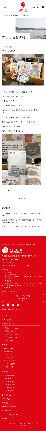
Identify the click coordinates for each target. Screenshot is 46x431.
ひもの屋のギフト (9, 391)
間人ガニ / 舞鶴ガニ (10, 349)
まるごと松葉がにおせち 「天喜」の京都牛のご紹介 (21, 226)
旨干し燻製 (7, 378)
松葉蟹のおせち (8, 367)
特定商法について (8, 418)
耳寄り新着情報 (7, 320)
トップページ (6, 316)
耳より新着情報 (14, 15)
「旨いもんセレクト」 (10, 340)
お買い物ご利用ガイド (10, 407)
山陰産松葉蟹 (8, 352)
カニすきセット (8, 358)
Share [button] (7, 190)
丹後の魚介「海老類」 (10, 381)
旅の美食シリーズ (9, 387)
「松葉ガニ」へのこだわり (12, 328)
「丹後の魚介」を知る (10, 337)
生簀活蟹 (5, 403)
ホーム (4, 15)
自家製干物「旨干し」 (10, 375)
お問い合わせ (7, 410)
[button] (6, 7)
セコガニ (6, 355)
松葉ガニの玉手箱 (9, 361)
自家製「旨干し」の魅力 (11, 334)
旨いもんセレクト (8, 395)
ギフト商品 (6, 399)
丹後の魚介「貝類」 (10, 384)
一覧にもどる (22, 199)
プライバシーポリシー (10, 414)
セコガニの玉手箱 (9, 364)
